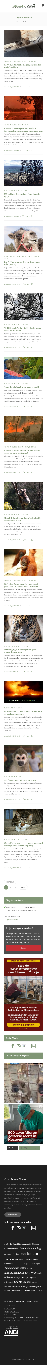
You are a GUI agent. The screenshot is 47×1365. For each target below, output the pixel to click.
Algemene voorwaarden (24, 1301)
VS (41, 1287)
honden (32, 1254)
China (7, 1248)
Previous (10, 882)
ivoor (28, 1263)
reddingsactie (9, 1282)
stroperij (27, 1281)
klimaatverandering (15, 1272)
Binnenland (9, 256)
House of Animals (17, 910)
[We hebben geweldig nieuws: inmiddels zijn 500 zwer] (23, 1124)
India (11, 1264)
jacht (33, 1263)
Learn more (13, 1214)
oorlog (16, 1277)
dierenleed (14, 1248)
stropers (34, 1282)
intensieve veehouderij (20, 1263)
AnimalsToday (8, 87)
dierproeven (8, 1254)
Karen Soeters (30, 907)
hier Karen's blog (14, 916)
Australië (27, 1244)
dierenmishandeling (30, 1248)
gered (23, 1253)
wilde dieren (25, 1290)
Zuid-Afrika (39, 1290)
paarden (22, 1277)
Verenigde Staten (27, 1287)
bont (37, 1244)
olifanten (9, 1277)
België (34, 1244)
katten (23, 1267)
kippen (29, 1268)
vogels (36, 1287)
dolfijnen (16, 1254)
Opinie (7, 259)
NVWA (30, 1272)
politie (33, 1277)
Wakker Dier (8, 1291)
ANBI (36, 1301)
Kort (26, 61)
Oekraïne (38, 1273)
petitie (28, 1277)
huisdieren (28, 1259)
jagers (38, 1264)
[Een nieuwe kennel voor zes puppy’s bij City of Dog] (23, 1083)
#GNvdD (7, 61)
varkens (8, 1286)
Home (18, 22)
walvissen (16, 1291)
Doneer (23, 948)
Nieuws (32, 61)
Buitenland (17, 61)
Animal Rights (18, 1244)
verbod (16, 1286)
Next (23, 887)
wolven (33, 1291)
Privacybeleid (9, 1301)
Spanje (18, 1281)
